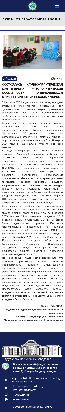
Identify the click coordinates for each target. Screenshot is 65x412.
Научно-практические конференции (37, 19)
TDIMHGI (47, 407)
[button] (58, 54)
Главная (6, 19)
